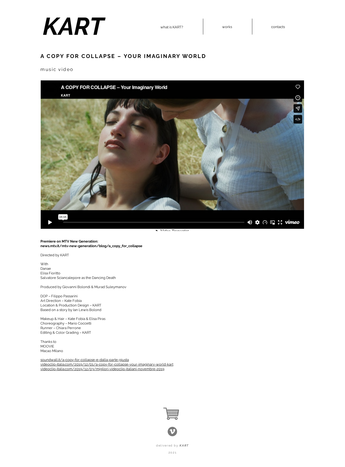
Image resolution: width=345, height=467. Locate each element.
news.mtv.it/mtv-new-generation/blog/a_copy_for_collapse (91, 246)
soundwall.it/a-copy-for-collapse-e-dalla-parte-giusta (84, 360)
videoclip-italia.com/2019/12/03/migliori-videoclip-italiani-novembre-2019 (102, 369)
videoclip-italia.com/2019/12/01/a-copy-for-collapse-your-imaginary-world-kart (106, 364)
